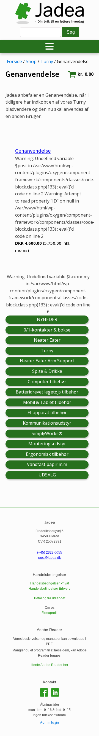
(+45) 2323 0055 (49, 552)
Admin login (49, 722)
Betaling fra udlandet (49, 598)
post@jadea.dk (49, 558)
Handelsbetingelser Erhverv (49, 589)
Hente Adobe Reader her (49, 665)
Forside (14, 61)
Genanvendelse (33, 150)
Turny (46, 61)
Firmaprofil (49, 613)
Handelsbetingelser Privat (49, 583)
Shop (31, 61)
